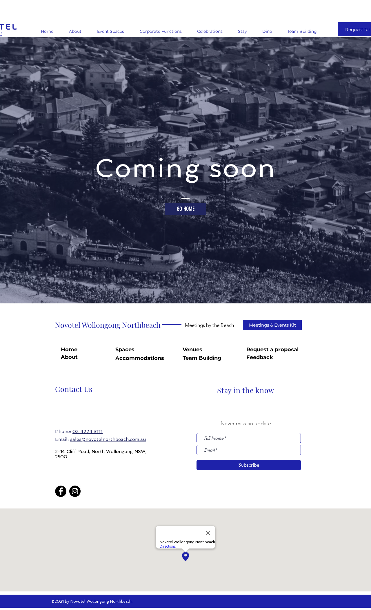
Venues (192, 349)
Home (69, 349)
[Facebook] (60, 491)
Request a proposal (272, 349)
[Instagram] (75, 491)
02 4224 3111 (87, 431)
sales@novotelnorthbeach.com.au (108, 439)
